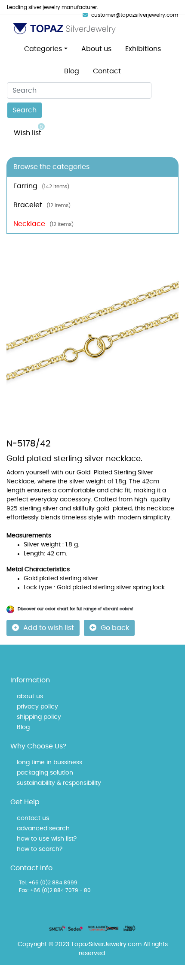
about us (30, 697)
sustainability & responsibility (59, 783)
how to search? (39, 849)
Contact (107, 71)
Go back (115, 627)
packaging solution (45, 773)
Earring (41, 186)
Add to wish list (48, 627)
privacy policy (37, 707)
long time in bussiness (49, 763)
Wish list (28, 130)
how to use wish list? (47, 839)
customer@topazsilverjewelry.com (134, 15)
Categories (43, 48)
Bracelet (42, 205)
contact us (33, 818)
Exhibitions (143, 48)
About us (96, 48)
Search (24, 110)
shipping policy (39, 717)
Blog (71, 71)
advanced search (43, 829)
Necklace (43, 223)
